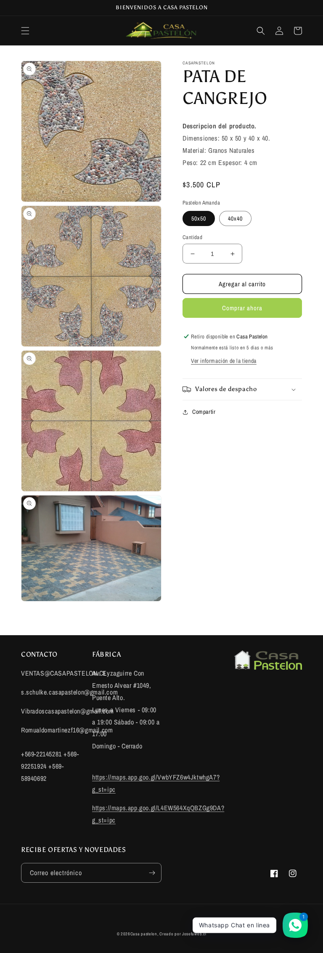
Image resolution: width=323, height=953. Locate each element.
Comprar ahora (242, 307)
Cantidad (192, 237)
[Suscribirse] (152, 873)
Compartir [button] (203, 411)
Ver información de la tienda (224, 361)
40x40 (235, 218)
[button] (25, 30)
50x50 (198, 218)
